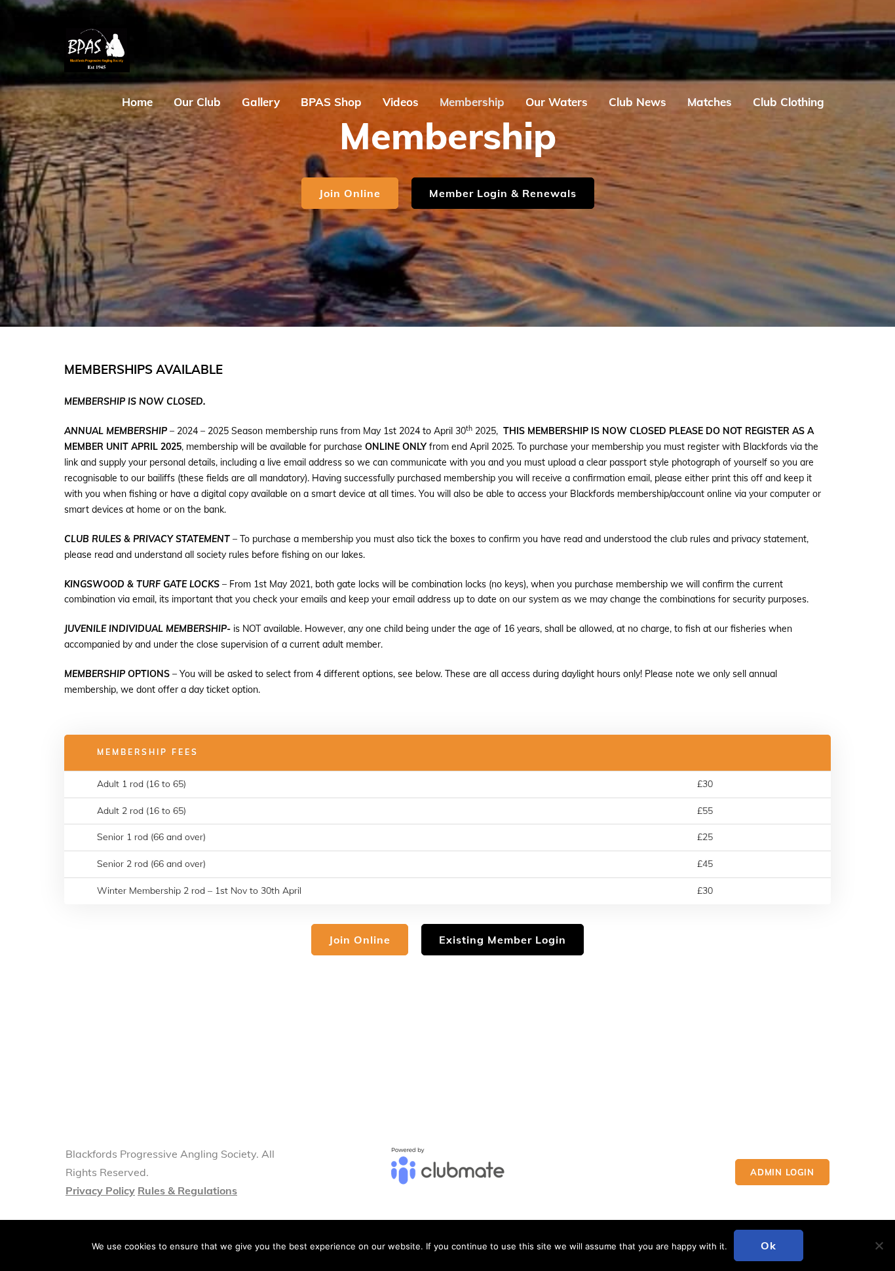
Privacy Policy (100, 1190)
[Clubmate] (448, 1172)
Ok (768, 1245)
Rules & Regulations (187, 1190)
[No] (878, 1245)
